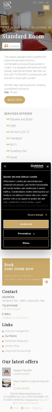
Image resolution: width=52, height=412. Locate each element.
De (47, 2)
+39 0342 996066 (11, 309)
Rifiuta (26, 243)
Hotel (15, 408)
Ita (34, 2)
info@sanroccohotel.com (15, 317)
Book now (15, 99)
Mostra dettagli (35, 215)
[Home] (7, 5)
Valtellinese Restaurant (16, 340)
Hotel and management (17, 331)
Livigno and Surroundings (18, 350)
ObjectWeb (44, 400)
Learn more (21, 374)
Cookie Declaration (30, 403)
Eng (41, 2)
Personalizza (24, 233)
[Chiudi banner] (48, 166)
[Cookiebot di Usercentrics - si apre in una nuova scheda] (32, 166)
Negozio (37, 408)
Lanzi (18, 403)
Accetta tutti (26, 224)
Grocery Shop (12, 345)
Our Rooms (11, 335)
